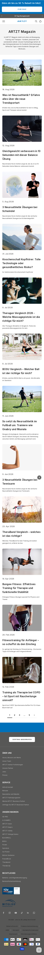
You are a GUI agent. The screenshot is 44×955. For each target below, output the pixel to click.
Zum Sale (22, 9)
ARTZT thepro (7, 827)
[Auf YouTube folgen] (16, 913)
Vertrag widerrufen (22, 739)
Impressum (13, 934)
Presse (4, 775)
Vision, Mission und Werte (11, 757)
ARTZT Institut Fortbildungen (12, 765)
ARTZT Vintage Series (10, 834)
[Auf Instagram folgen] (9, 913)
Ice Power (6, 852)
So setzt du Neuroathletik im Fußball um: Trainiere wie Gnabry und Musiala (19, 425)
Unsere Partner (7, 768)
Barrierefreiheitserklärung (11, 881)
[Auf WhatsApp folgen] (34, 913)
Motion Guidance (8, 855)
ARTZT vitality (7, 831)
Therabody (6, 866)
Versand (16, 930)
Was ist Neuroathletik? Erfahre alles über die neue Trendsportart (21, 99)
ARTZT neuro (7, 824)
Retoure (5, 790)
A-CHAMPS (6, 820)
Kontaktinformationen (30, 930)
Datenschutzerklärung (29, 926)
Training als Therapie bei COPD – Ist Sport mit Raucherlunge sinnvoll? (21, 696)
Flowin (4, 845)
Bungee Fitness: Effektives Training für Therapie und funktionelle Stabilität (19, 588)
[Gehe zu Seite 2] (34, 715)
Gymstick (5, 848)
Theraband (6, 862)
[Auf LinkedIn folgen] (28, 913)
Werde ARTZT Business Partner (13, 801)
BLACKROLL (6, 838)
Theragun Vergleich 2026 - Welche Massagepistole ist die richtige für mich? (21, 317)
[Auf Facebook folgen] (3, 913)
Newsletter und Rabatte (10, 794)
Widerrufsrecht (12, 926)
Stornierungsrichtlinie (29, 934)
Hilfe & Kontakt (7, 787)
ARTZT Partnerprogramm (11, 798)
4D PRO (5, 817)
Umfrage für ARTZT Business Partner (15, 805)
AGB (7, 930)
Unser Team (6, 761)
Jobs (4, 772)
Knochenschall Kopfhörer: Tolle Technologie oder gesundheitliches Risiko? (21, 263)
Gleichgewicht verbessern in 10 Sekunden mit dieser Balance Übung (21, 155)
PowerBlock (6, 859)
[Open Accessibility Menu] (39, 477)
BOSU (4, 841)
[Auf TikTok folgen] (22, 913)
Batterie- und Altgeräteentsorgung (14, 878)
